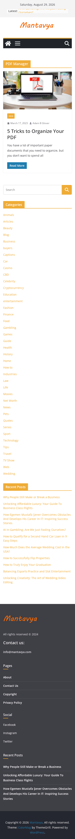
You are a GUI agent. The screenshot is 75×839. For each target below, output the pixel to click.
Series (7, 427)
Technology (10, 440)
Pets (6, 414)
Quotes (8, 420)
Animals (8, 215)
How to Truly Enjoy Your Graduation (27, 565)
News (7, 407)
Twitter (8, 741)
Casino (7, 268)
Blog (6, 235)
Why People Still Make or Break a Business (31, 497)
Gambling (9, 328)
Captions (9, 255)
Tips (6, 447)
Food (6, 321)
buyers (7, 248)
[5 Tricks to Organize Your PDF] (37, 90)
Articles (8, 221)
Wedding (9, 473)
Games (7, 334)
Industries (10, 374)
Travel (7, 454)
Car (5, 261)
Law (5, 381)
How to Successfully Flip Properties (26, 558)
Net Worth (10, 401)
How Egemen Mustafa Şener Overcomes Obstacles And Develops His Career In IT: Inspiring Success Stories (37, 519)
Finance (8, 314)
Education (10, 294)
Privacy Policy (12, 702)
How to (7, 367)
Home (7, 361)
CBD (6, 274)
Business (9, 241)
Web (11, 116)
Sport (6, 434)
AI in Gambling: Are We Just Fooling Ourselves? (34, 530)
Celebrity (9, 281)
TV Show (8, 460)
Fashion (8, 308)
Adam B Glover (41, 123)
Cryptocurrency (13, 288)
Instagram (10, 733)
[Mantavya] (8, 43)
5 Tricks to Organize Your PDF (35, 134)
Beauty (7, 228)
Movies (8, 394)
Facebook (9, 725)
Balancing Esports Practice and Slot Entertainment (37, 571)
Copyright (10, 694)
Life (5, 387)
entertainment (13, 301)
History (8, 354)
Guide (7, 341)
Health (7, 347)
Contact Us (10, 686)
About (7, 677)
